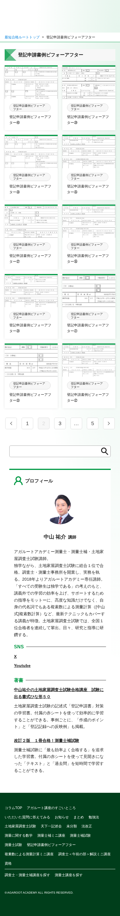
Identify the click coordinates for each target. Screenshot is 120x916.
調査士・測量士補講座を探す (27, 875)
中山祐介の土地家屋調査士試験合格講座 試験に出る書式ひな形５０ (59, 693)
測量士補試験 (80, 835)
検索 (103, 451)
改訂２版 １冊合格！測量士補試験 (46, 740)
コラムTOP (13, 808)
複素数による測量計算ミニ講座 (29, 854)
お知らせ (62, 817)
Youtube (22, 665)
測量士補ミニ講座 (51, 835)
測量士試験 (13, 845)
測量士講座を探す (69, 875)
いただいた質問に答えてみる (27, 817)
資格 (8, 863)
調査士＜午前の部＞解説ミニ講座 (84, 854)
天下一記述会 (51, 826)
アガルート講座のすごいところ (51, 808)
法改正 (87, 826)
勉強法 (94, 817)
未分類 (71, 826)
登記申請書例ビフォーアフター (51, 845)
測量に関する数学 (19, 835)
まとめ (78, 817)
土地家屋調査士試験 (20, 826)
